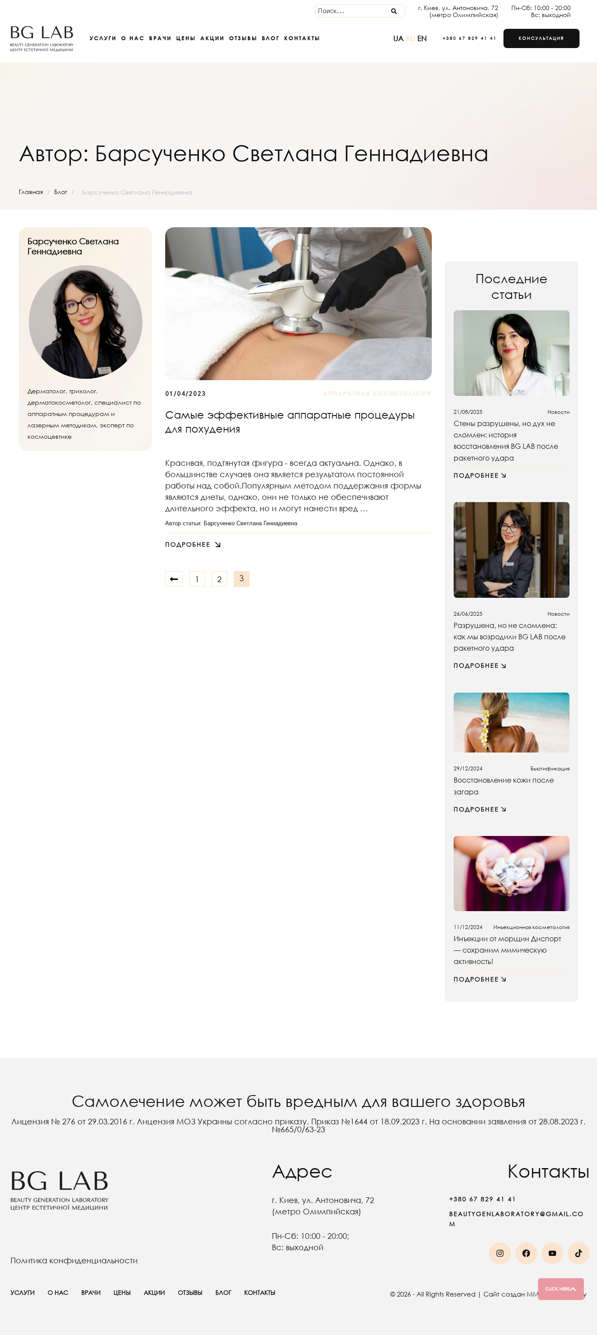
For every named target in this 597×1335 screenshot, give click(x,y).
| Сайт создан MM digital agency (532, 1294)
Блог (271, 38)
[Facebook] (526, 1253)
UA (399, 38)
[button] (465, 38)
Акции (212, 38)
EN (422, 38)
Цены (186, 38)
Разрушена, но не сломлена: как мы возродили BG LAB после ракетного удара (510, 636)
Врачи (160, 38)
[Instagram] (500, 1253)
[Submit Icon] (394, 10)
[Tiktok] (579, 1253)
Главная (31, 191)
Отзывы (243, 38)
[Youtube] (552, 1253)
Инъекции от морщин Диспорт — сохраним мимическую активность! (507, 950)
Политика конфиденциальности (74, 1260)
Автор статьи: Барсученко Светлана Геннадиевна (231, 523)
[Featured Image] (298, 303)
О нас (133, 38)
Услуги (103, 38)
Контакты (302, 38)
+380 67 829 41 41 (483, 1199)
